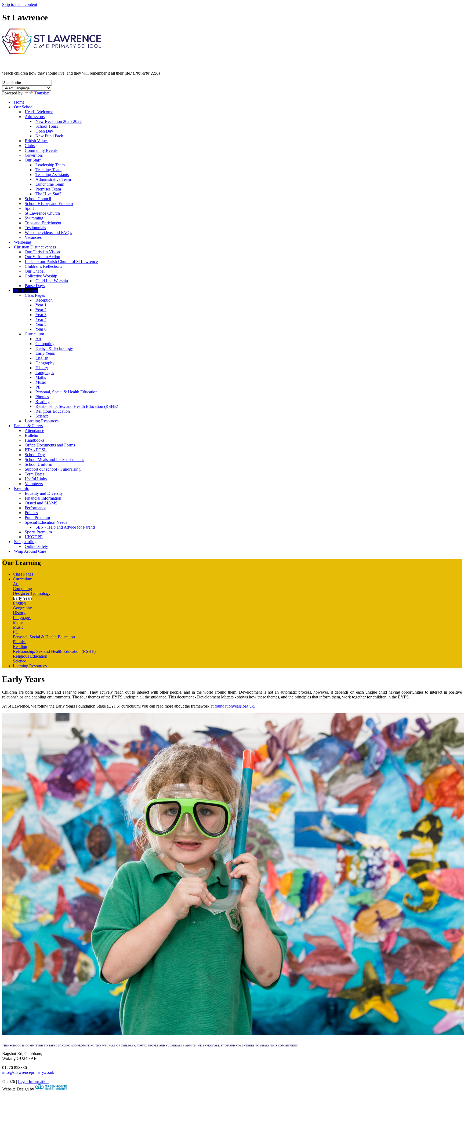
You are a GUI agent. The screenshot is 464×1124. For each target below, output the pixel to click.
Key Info (21, 488)
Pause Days (35, 285)
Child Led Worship (51, 281)
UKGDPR (34, 536)
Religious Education (52, 411)
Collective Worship (41, 276)
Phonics (42, 396)
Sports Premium (38, 532)
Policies (31, 512)
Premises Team (48, 189)
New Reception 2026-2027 (58, 121)
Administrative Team (53, 179)
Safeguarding (25, 541)
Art (38, 338)
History (41, 367)
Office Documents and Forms (50, 445)
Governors (34, 155)
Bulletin (31, 435)
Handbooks (34, 440)
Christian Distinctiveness (35, 247)
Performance (35, 508)
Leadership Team (50, 165)
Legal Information (33, 1081)
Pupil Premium (37, 517)
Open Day (44, 131)
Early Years (45, 353)
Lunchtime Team (49, 184)
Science (42, 416)
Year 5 (40, 324)
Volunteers (34, 483)
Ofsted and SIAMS (41, 503)
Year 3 (40, 314)
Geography (45, 363)
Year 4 (40, 319)
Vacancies (33, 237)
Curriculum (34, 334)
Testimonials (35, 227)
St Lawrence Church (42, 213)
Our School (24, 107)
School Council (38, 198)
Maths (40, 377)
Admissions (35, 116)
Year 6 (40, 329)
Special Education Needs (46, 522)
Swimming (34, 218)
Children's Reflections (43, 266)
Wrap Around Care (30, 551)
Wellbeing (22, 242)
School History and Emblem (49, 203)
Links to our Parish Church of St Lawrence (61, 261)
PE (38, 387)
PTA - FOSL (36, 450)
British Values (36, 140)
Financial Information (43, 498)
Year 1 (40, 305)
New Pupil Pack (49, 136)
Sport (29, 208)
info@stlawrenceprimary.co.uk (28, 1072)
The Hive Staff (48, 194)
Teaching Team (48, 169)
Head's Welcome (39, 111)
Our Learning (25, 290)
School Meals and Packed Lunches (54, 459)
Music (40, 382)
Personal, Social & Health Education (66, 392)
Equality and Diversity (44, 493)
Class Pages (35, 295)
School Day (35, 454)
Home (19, 102)
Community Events (41, 150)
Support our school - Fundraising (53, 469)
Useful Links (36, 479)
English (41, 358)
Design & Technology (54, 348)
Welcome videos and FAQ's (48, 232)
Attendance (34, 430)
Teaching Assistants (52, 174)
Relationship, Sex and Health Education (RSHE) (76, 406)
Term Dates (34, 474)
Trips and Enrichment (43, 223)
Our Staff (33, 160)
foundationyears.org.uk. (235, 706)
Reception (44, 300)
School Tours (46, 126)
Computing (45, 343)
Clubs (30, 145)
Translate (42, 93)
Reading (42, 401)
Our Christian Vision (42, 252)
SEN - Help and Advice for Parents (65, 527)
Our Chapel (35, 271)
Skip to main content (19, 4)
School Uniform (38, 464)
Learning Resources (42, 421)
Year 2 (40, 309)
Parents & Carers (28, 425)
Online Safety (36, 546)
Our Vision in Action (42, 256)
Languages (44, 372)
